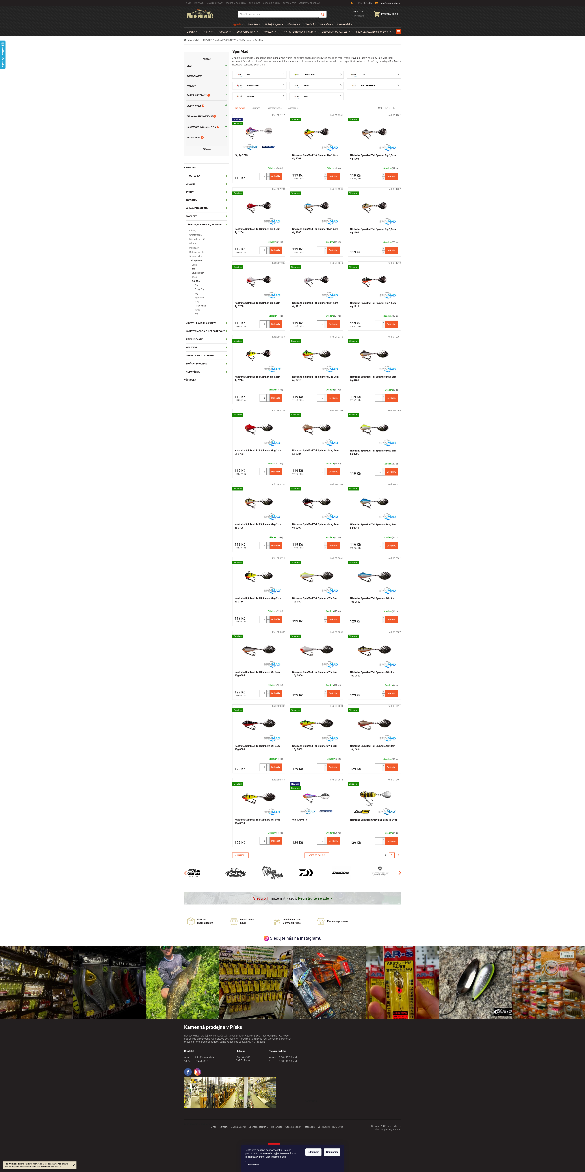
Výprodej (237, 24)
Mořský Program (273, 24)
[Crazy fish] (272, 872)
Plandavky (194, 247)
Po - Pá (272, 1057)
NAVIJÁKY (191, 200)
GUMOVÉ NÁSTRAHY (197, 208)
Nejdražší (256, 108)
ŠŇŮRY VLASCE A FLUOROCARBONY (205, 331)
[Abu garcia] (194, 872)
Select (194, 277)
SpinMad (196, 281)
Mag (197, 301)
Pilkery (192, 243)
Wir (196, 314)
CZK (362, 11)
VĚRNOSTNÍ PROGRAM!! (309, 3)
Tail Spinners (195, 260)
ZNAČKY (190, 184)
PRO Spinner (200, 306)
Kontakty (199, 3)
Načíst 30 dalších (316, 855)
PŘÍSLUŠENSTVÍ (194, 339)
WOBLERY (191, 216)
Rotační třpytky (196, 252)
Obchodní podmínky (236, 3)
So (269, 1061)
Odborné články (271, 3)
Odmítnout (313, 1152)
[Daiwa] (306, 872)
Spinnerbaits (195, 256)
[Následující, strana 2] (392, 855)
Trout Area (253, 24)
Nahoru (241, 855)
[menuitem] (192, 32)
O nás (188, 3)
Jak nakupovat (215, 3)
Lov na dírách (343, 24)
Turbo (197, 309)
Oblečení (309, 24)
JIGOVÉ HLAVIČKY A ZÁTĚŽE (201, 323)
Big (196, 285)
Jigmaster (199, 297)
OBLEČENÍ (191, 347)
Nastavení (253, 1164)
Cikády (192, 230)
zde (284, 1156)
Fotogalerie (289, 3)
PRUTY (190, 192)
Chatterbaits (195, 235)
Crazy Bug (199, 289)
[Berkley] (236, 872)
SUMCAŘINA (193, 371)
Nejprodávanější (274, 108)
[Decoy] (341, 872)
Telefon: (187, 1061)
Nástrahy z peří (196, 239)
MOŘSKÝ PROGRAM (196, 363)
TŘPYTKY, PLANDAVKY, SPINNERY (204, 224)
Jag (196, 293)
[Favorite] (380, 872)
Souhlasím (332, 1152)
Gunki (194, 265)
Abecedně (293, 108)
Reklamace (254, 3)
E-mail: (187, 1057)
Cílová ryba (293, 24)
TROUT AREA (193, 176)
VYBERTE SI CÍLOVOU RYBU (200, 355)
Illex (193, 268)
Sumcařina (325, 24)
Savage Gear (198, 273)
